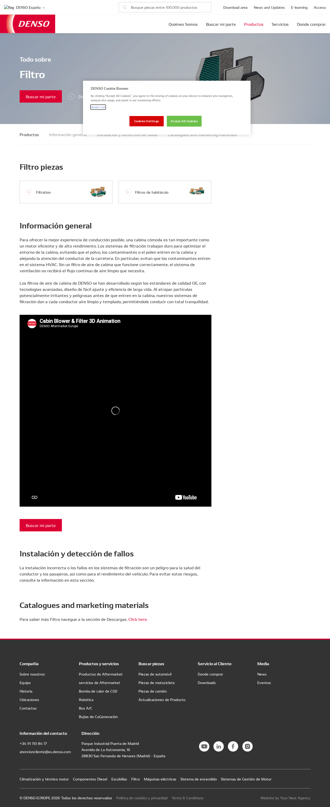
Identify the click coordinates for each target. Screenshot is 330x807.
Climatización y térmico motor (44, 778)
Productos (253, 24)
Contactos (28, 708)
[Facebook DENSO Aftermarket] (233, 746)
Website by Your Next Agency (285, 797)
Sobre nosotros (32, 674)
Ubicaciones (29, 699)
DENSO (27, 23)
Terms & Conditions (188, 797)
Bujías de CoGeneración (98, 716)
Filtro (135, 778)
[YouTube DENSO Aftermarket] (204, 746)
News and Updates (269, 7)
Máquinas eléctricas (160, 778)
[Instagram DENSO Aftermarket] (247, 746)
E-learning (299, 7)
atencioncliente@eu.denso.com (45, 751)
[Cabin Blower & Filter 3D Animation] (115, 411)
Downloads (207, 682)
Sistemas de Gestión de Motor (246, 778)
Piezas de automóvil (154, 674)
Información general (68, 134)
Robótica (86, 699)
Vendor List (98, 107)
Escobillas (119, 778)
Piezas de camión (152, 691)
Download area (235, 7)
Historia (26, 691)
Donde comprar (311, 24)
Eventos (264, 682)
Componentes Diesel (90, 778)
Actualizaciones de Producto (161, 699)
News (262, 674)
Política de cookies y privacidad (142, 797)
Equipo (25, 682)
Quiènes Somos (183, 24)
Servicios (280, 24)
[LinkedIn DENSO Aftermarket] (218, 746)
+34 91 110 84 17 (33, 743)
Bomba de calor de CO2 (98, 691)
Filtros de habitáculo (151, 192)
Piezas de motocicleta (156, 682)
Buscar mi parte (221, 24)
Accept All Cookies (184, 121)
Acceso (320, 7)
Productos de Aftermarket (101, 674)
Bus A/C (85, 708)
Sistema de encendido (198, 778)
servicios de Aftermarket (99, 682)
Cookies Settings (146, 121)
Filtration (43, 192)
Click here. (138, 619)
